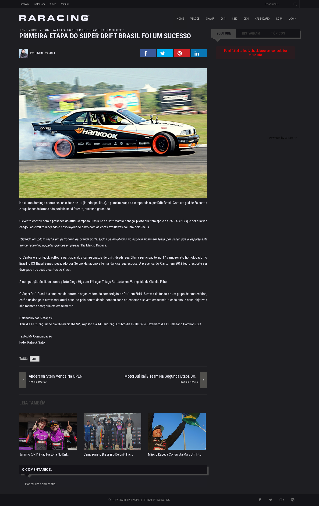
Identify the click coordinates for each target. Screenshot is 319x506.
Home (180, 18)
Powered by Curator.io (283, 138)
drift (35, 30)
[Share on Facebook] (148, 55)
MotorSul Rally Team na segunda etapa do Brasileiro (168, 376)
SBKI (234, 18)
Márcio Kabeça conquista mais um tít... (175, 454)
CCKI (223, 18)
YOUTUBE (223, 33)
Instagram (39, 4)
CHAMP (210, 18)
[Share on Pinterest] (182, 55)
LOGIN (292, 18)
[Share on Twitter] (165, 55)
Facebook (24, 4)
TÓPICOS (278, 33)
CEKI (246, 18)
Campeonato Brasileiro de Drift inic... (108, 454)
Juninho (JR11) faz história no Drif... (44, 454)
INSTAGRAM (251, 33)
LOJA (279, 18)
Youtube (65, 4)
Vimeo (53, 4)
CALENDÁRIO (262, 18)
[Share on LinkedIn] (199, 55)
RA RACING (163, 500)
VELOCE (194, 18)
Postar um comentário (40, 484)
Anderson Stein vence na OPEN (55, 376)
